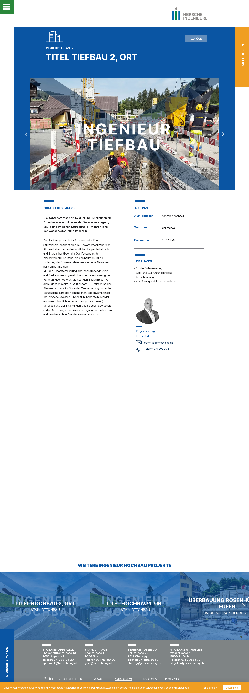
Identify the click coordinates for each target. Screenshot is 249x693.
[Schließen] (245, 687)
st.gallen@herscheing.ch (187, 663)
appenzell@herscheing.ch (60, 663)
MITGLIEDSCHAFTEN (70, 679)
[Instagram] (44, 678)
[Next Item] (223, 134)
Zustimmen (232, 687)
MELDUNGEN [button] (243, 55)
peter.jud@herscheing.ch (158, 342)
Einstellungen (211, 687)
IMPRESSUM (150, 679)
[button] (7, 7)
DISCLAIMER (172, 679)
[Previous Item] (26, 134)
